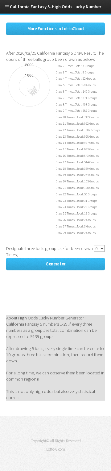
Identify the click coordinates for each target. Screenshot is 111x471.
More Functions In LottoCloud (55, 28)
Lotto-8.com (55, 449)
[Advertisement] (55, 297)
